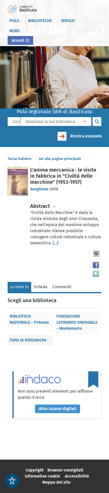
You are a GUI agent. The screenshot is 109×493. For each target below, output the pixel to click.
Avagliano (39, 189)
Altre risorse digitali (57, 408)
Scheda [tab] (40, 286)
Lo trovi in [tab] (19, 286)
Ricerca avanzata (86, 136)
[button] (96, 254)
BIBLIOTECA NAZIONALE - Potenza (29, 319)
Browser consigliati (65, 470)
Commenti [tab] (61, 286)
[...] (55, 243)
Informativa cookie (42, 476)
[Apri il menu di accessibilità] (12, 481)
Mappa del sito (56, 482)
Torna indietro (19, 159)
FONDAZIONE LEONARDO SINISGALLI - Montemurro (77, 322)
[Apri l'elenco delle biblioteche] (85, 121)
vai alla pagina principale (60, 159)
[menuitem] (14, 21)
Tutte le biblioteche (28, 340)
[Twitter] (96, 274)
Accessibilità (77, 476)
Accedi (18, 40)
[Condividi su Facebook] (96, 265)
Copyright (35, 470)
